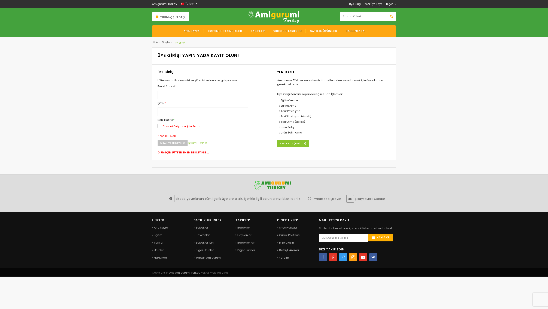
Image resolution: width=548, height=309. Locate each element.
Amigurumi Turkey (188, 273)
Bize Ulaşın (286, 243)
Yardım (284, 258)
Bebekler (202, 228)
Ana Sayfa (163, 42)
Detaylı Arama (289, 250)
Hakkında (160, 258)
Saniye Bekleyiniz (172, 143)
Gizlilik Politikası (289, 235)
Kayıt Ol (383, 237)
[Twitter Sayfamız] (343, 257)
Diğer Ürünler (205, 250)
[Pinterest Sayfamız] (333, 257)
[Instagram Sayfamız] (353, 257)
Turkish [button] (190, 3)
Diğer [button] (389, 4)
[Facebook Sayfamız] (323, 257)
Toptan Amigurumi (208, 258)
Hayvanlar (203, 235)
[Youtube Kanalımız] (363, 257)
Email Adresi (167, 86)
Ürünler (159, 250)
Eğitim (158, 235)
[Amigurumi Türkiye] (274, 16)
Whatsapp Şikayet (327, 199)
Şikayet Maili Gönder (370, 199)
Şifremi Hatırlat (198, 143)
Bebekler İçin (205, 243)
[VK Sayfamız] (373, 257)
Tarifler (159, 243)
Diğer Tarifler (246, 250)
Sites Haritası (288, 228)
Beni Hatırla (166, 120)
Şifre (162, 103)
